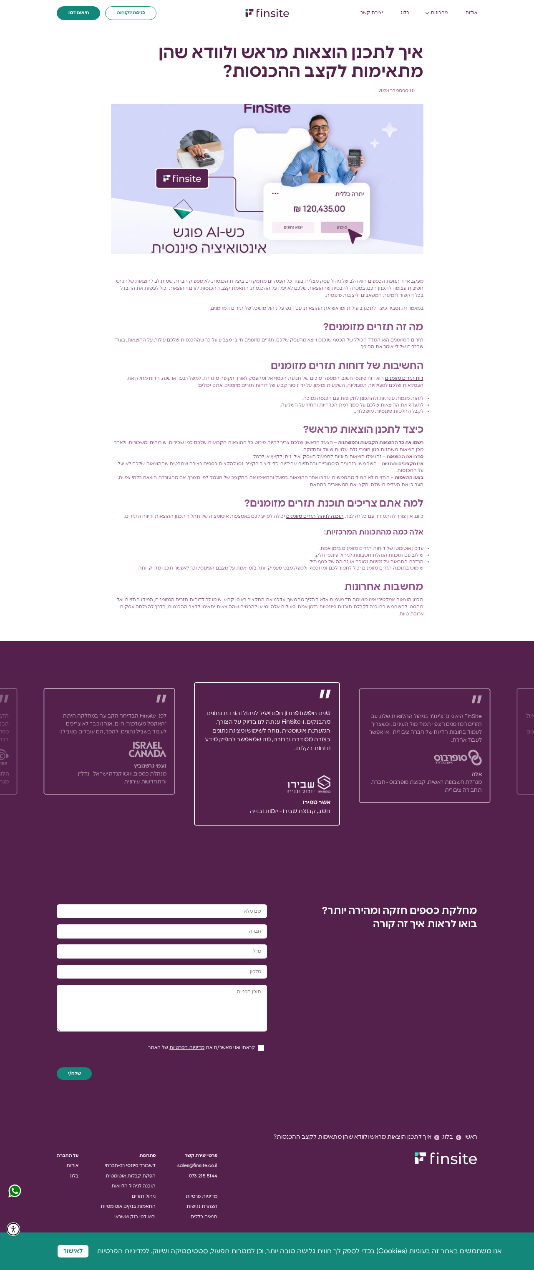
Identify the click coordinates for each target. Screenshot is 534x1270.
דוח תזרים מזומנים (404, 378)
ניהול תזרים (144, 1196)
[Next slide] (133, 754)
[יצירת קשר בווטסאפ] (14, 1191)
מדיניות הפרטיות (186, 1047)
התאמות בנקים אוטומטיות (128, 1206)
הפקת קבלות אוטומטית (131, 1176)
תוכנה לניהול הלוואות (133, 1186)
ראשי (470, 1137)
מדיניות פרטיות (201, 1196)
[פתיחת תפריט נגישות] (13, 1229)
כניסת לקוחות (131, 12)
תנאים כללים (204, 1217)
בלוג (404, 12)
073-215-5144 (203, 1176)
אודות (471, 12)
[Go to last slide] (400, 754)
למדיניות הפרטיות (123, 1251)
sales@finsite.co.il (197, 1165)
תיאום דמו (78, 12)
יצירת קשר (371, 12)
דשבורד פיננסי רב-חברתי (130, 1165)
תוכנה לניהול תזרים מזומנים (315, 516)
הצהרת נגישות (201, 1206)
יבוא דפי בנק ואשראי (135, 1217)
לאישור (73, 1251)
